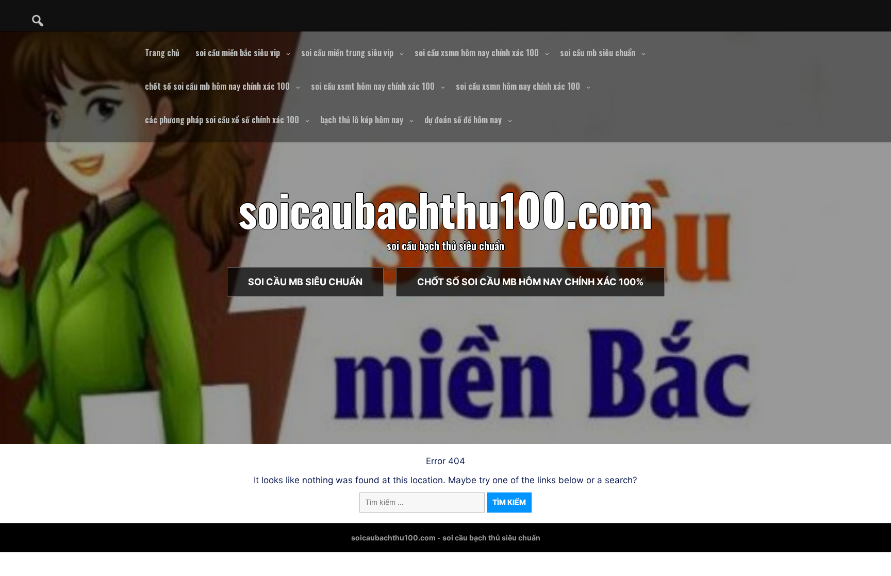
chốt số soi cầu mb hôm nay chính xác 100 (217, 86)
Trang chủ (162, 52)
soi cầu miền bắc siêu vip (237, 52)
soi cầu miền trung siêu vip (347, 52)
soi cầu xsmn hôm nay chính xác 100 (477, 52)
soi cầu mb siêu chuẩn (597, 52)
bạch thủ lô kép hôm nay (361, 119)
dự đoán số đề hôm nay (463, 119)
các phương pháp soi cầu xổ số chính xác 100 (222, 119)
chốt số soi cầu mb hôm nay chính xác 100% (530, 281)
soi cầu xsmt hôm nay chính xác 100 (373, 86)
